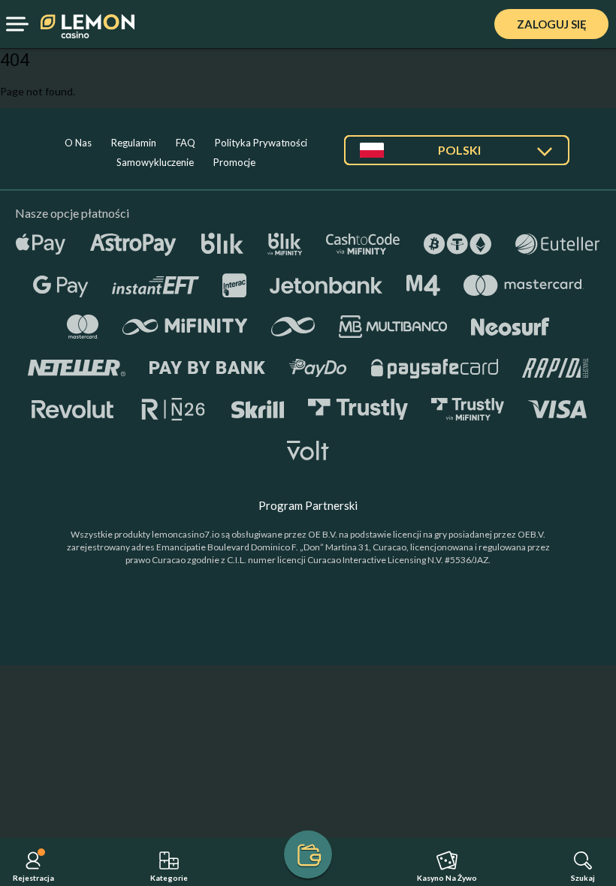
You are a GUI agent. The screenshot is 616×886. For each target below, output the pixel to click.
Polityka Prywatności (261, 143)
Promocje (234, 162)
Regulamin (133, 143)
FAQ (185, 143)
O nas (78, 143)
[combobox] (456, 155)
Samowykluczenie (155, 162)
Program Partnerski (308, 505)
